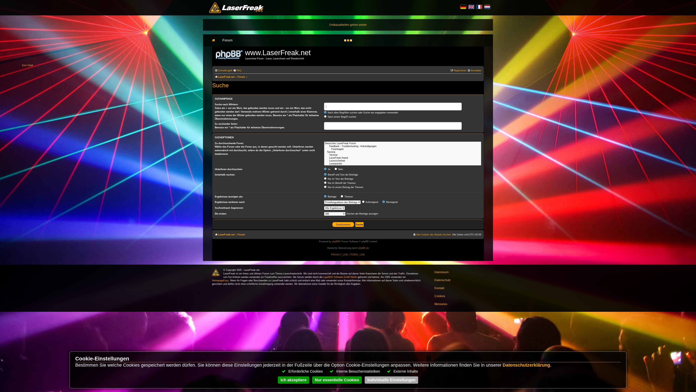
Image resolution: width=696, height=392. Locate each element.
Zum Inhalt (27, 65)
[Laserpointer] (402, 163)
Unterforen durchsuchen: (229, 169)
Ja (328, 169)
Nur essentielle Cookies (337, 380)
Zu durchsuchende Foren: (229, 143)
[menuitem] (237, 70)
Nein (340, 169)
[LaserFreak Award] (402, 157)
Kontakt (439, 288)
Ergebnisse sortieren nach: (230, 202)
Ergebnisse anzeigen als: (229, 196)
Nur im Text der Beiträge (340, 178)
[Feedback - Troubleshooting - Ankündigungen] (402, 146)
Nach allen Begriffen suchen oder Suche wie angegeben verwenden (362, 112)
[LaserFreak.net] (229, 54)
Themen (348, 196)
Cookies (439, 296)
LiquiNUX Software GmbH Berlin (340, 277)
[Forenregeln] (402, 149)
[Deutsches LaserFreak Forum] (402, 143)
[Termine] (402, 152)
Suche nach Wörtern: (226, 104)
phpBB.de (364, 248)
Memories (440, 304)
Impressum (441, 272)
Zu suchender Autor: (226, 124)
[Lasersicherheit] (402, 160)
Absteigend (391, 202)
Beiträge (331, 196)
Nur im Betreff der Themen (341, 183)
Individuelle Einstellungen (391, 380)
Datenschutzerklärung (526, 365)
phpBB (335, 241)
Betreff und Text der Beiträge (342, 174)
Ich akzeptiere (293, 380)
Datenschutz (442, 280)
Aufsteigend (371, 202)
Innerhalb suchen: (225, 174)
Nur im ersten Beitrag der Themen (345, 187)
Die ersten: (221, 213)
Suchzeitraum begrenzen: (229, 208)
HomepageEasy (220, 280)
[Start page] (215, 40)
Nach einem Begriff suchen (341, 116)
